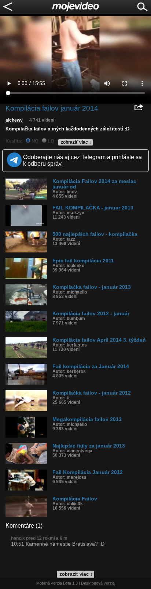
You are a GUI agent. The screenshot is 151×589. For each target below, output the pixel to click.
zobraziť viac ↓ (76, 142)
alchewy (14, 120)
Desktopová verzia (98, 583)
